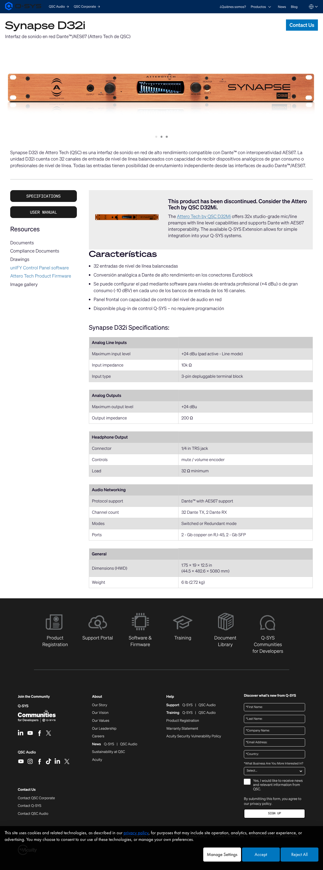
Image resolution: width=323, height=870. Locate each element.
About (97, 697)
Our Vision (100, 712)
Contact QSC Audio (33, 813)
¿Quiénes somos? (233, 7)
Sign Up (274, 813)
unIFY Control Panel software (39, 268)
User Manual (43, 212)
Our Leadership (104, 728)
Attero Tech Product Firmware (40, 276)
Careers (98, 736)
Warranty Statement (182, 728)
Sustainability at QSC (108, 751)
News (282, 7)
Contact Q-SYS (29, 805)
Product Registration (182, 720)
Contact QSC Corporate (36, 798)
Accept (261, 854)
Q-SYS (23, 706)
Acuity (97, 759)
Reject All (299, 854)
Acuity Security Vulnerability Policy (193, 736)
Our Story (99, 705)
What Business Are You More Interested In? (273, 763)
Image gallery (24, 284)
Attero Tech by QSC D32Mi (204, 216)
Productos (258, 7)
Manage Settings (222, 854)
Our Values (100, 720)
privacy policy (260, 803)
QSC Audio (27, 754)
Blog (294, 7)
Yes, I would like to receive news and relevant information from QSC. (278, 785)
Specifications (43, 196)
